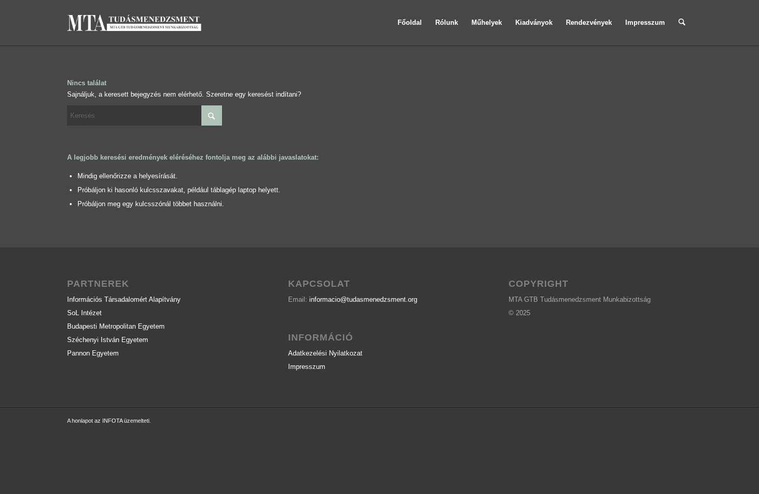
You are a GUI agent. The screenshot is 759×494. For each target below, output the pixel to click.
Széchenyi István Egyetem (107, 340)
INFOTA (112, 421)
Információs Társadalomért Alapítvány (124, 299)
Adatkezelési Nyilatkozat (325, 353)
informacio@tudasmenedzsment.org (363, 299)
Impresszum (306, 367)
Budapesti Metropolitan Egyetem (116, 326)
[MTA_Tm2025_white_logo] (135, 22)
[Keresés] (682, 22)
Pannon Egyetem (93, 353)
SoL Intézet (84, 313)
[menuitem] (410, 22)
